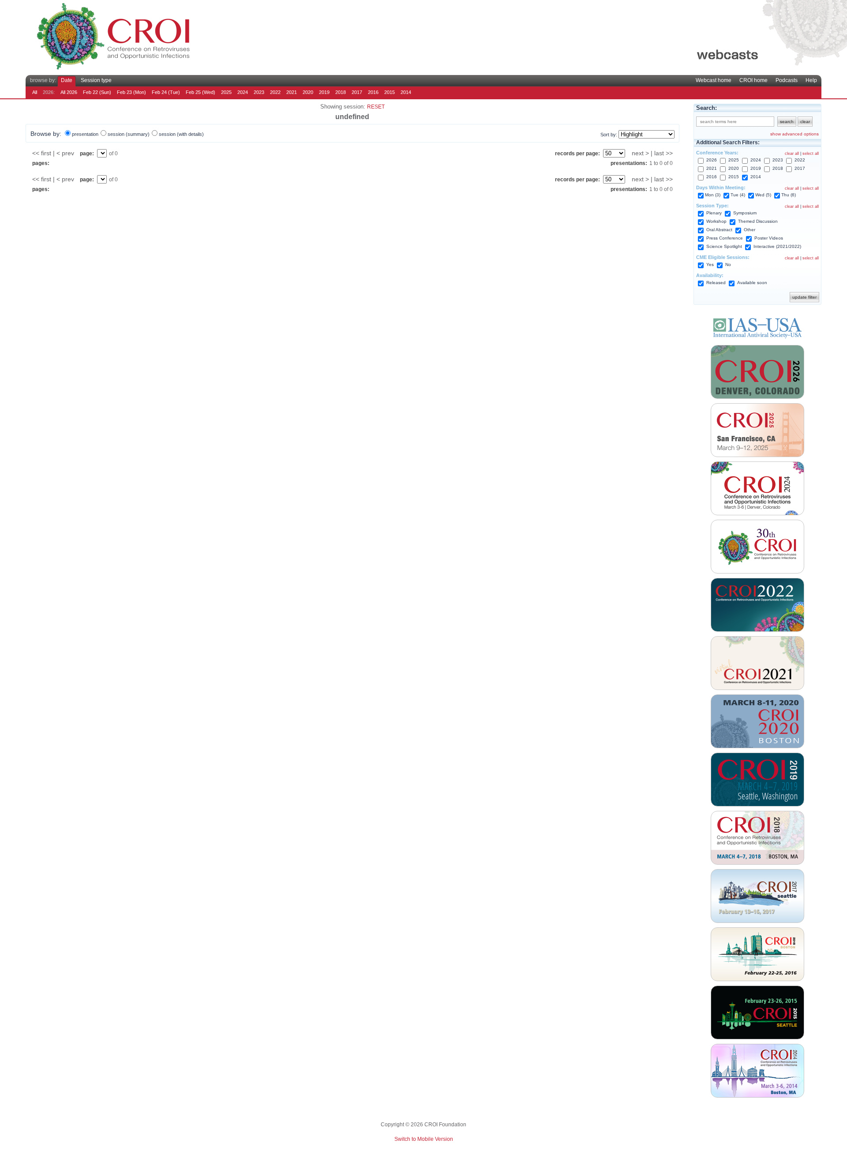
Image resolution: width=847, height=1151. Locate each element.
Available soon (752, 282)
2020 (308, 92)
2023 (259, 92)
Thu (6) (788, 194)
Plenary (714, 212)
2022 (275, 92)
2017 (357, 92)
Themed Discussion (758, 221)
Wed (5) (763, 194)
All (34, 92)
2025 (226, 92)
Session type (96, 80)
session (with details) (181, 134)
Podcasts (787, 80)
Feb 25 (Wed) (200, 92)
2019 (324, 92)
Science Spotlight (724, 246)
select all (810, 153)
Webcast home (713, 80)
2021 (291, 92)
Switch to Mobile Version (423, 1139)
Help (811, 80)
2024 (242, 92)
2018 (340, 92)
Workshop (716, 221)
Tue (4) (738, 194)
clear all (792, 153)
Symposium (745, 212)
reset (376, 107)
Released (716, 282)
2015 (389, 92)
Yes (710, 264)
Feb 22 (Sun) (97, 92)
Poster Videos (768, 238)
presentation (85, 134)
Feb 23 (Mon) (131, 92)
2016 (373, 92)
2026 (711, 159)
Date (66, 80)
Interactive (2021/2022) (777, 246)
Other (749, 229)
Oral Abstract (719, 229)
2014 (406, 92)
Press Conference (724, 238)
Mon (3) (712, 194)
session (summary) (129, 134)
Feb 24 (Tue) (166, 92)
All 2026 (68, 92)
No (728, 264)
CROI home (753, 80)
